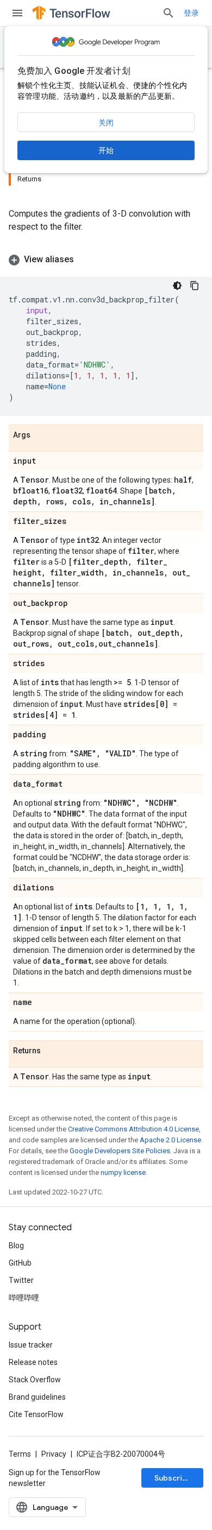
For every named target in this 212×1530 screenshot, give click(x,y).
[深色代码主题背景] (177, 285)
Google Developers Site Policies (120, 1151)
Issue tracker (31, 1345)
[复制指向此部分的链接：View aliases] (85, 259)
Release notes (33, 1362)
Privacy (53, 1454)
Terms (20, 1454)
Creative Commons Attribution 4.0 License (133, 1129)
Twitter (21, 1280)
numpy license (123, 1172)
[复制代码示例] (194, 285)
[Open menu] (17, 13)
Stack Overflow (35, 1379)
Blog (16, 1245)
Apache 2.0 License (170, 1140)
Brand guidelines (37, 1397)
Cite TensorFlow (36, 1414)
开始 (106, 150)
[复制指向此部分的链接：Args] (41, 435)
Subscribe (173, 1478)
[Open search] (168, 13)
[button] (106, 259)
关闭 (106, 123)
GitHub (20, 1263)
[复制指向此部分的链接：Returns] (52, 1051)
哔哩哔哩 (24, 1297)
